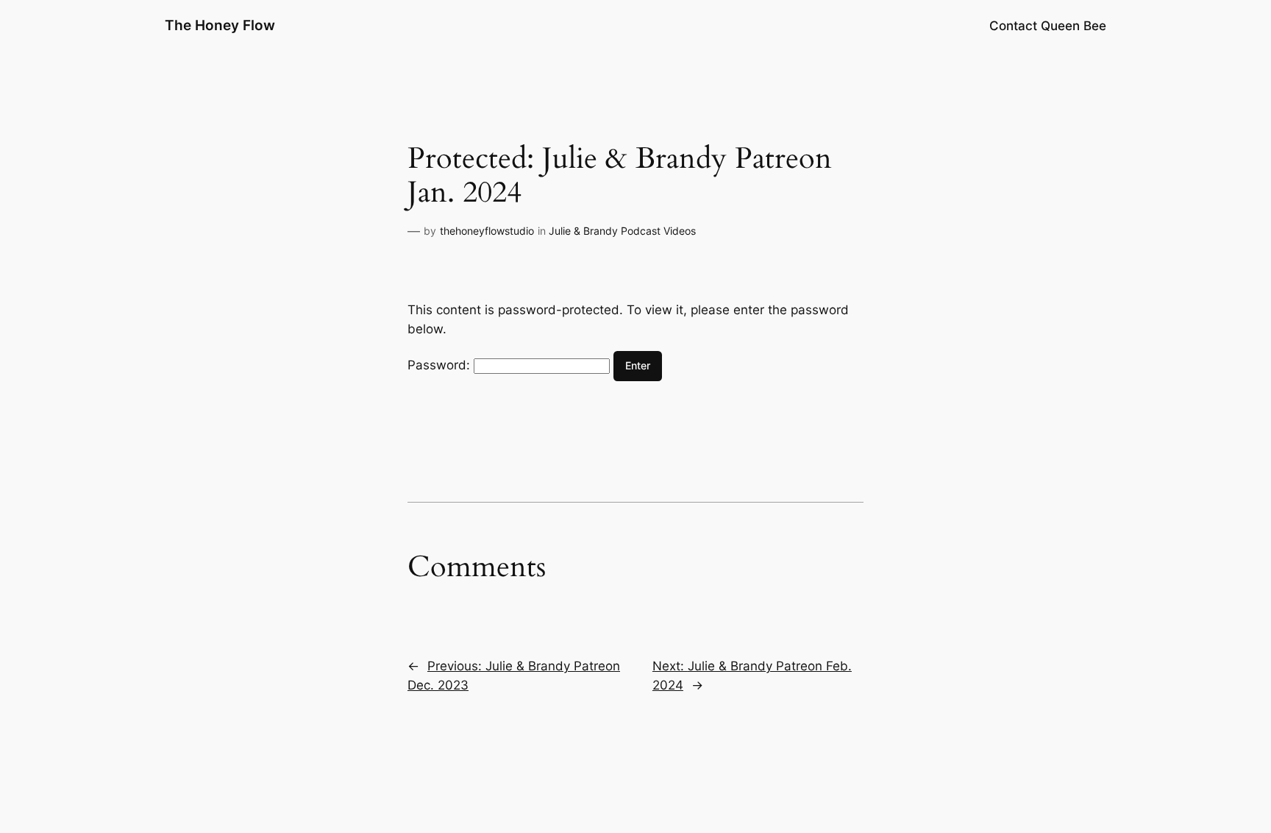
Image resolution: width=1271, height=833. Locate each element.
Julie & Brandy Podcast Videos (622, 230)
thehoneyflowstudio (487, 230)
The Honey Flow (220, 25)
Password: (440, 365)
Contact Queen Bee (1047, 25)
